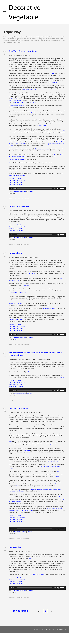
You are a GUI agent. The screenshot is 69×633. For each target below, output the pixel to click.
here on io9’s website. (29, 89)
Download (30, 191)
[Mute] (58, 188)
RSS (16, 193)
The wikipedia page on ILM (17, 106)
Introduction (15, 547)
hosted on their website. (53, 461)
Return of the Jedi (20, 144)
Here (10, 441)
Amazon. (30, 372)
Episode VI (33, 102)
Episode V (24, 102)
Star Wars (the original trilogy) (24, 51)
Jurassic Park (15, 253)
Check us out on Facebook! (17, 180)
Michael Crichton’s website (16, 303)
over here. (26, 285)
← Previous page (18, 610)
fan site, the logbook (15, 100)
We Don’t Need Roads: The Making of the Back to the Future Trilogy (35, 354)
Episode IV (17, 102)
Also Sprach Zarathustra (42, 149)
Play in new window (20, 191)
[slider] (62, 188)
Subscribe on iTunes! (15, 178)
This (10, 163)
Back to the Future (18, 408)
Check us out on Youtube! (16, 184)
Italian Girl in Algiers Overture (36, 574)
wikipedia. (27, 450)
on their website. (42, 126)
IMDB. (58, 471)
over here (55, 484)
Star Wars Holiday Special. (16, 159)
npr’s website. (15, 98)
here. (53, 73)
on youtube (32, 273)
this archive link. (52, 82)
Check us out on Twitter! (16, 182)
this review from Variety (49, 308)
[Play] (11, 188)
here (17, 486)
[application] (37, 188)
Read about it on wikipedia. (17, 175)
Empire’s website (27, 113)
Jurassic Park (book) (19, 206)
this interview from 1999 (57, 131)
